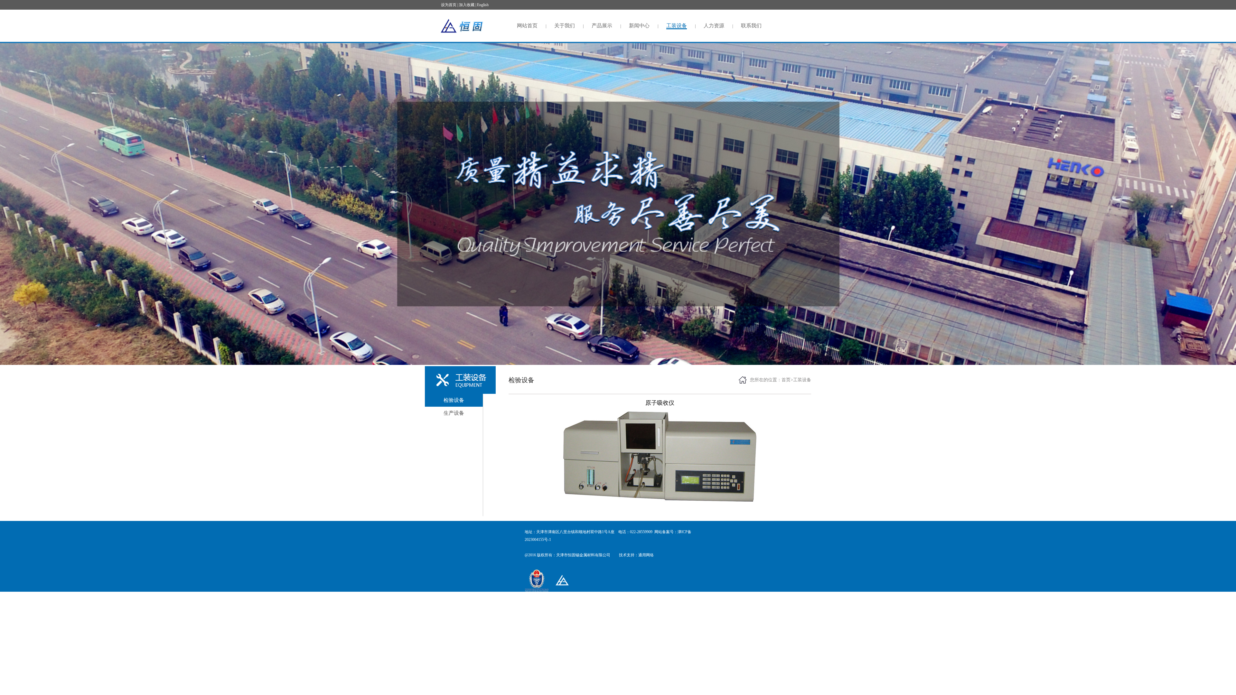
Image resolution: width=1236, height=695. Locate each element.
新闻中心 (639, 25)
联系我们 (751, 25)
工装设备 (676, 25)
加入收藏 (466, 5)
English (482, 5)
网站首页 (527, 25)
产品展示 (602, 25)
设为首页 (448, 5)
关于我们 (564, 25)
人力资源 (714, 25)
